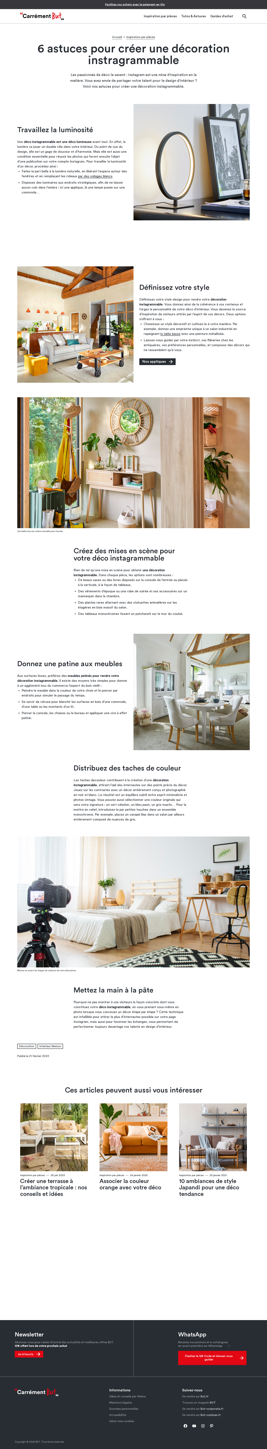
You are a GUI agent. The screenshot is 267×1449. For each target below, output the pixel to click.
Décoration (26, 1046)
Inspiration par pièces (140, 37)
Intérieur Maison (50, 1046)
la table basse (170, 333)
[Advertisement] (133, 243)
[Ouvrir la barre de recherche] (244, 16)
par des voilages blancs (95, 176)
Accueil (117, 37)
